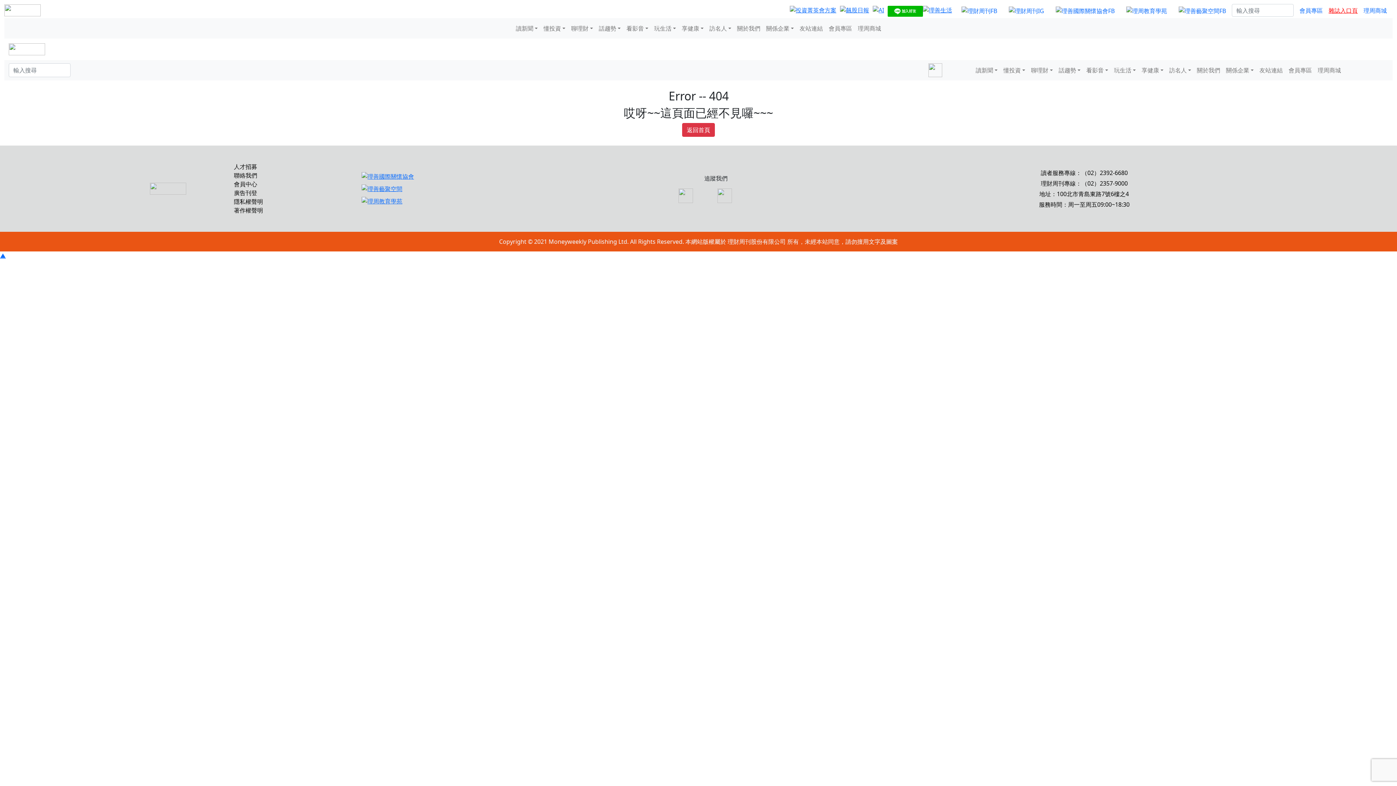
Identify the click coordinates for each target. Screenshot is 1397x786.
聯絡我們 (245, 175)
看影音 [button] (635, 28)
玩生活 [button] (663, 28)
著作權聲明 (248, 210)
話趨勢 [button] (607, 28)
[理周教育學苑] (1147, 10)
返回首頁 (698, 130)
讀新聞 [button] (524, 28)
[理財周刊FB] (979, 10)
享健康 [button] (690, 28)
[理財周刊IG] (1026, 10)
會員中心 (245, 184)
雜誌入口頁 (1343, 11)
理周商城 (1375, 11)
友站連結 (811, 28)
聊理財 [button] (580, 28)
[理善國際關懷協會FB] (1085, 10)
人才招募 (245, 167)
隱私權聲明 (248, 202)
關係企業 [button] (777, 28)
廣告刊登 (245, 193)
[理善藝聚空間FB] (1202, 10)
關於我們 (748, 28)
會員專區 (1311, 11)
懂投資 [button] (552, 28)
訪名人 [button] (718, 28)
